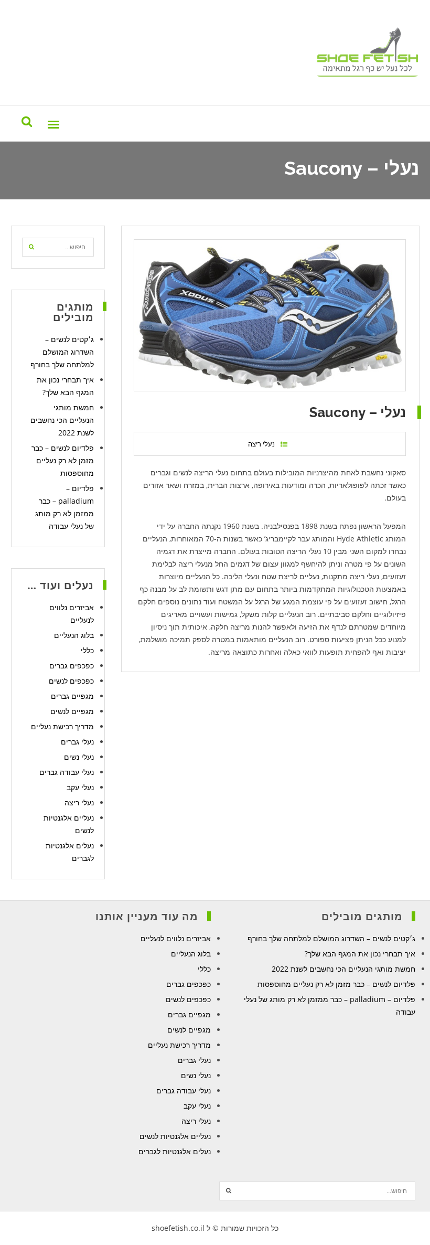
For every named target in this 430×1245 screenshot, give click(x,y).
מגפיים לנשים (72, 711)
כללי (87, 650)
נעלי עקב (80, 787)
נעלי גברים (77, 742)
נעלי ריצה (261, 444)
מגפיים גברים (72, 696)
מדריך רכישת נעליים (62, 726)
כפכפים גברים (71, 666)
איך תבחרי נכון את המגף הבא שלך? (360, 954)
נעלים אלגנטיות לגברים (174, 1151)
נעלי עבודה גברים (66, 772)
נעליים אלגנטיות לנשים (175, 1136)
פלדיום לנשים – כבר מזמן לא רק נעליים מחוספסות (62, 460)
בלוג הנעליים (74, 635)
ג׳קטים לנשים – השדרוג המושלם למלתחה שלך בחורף (62, 351)
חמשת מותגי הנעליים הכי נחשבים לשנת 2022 (62, 420)
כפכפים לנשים (71, 681)
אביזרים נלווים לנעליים (176, 938)
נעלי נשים (79, 757)
